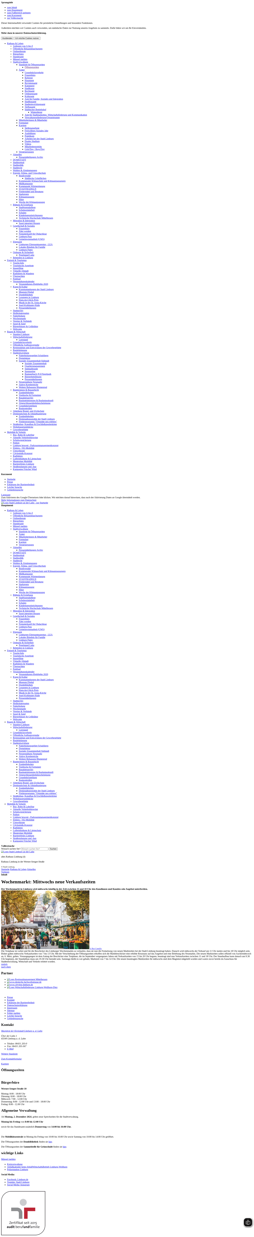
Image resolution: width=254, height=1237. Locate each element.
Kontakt (11, 1000)
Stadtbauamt (30, 101)
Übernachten (19, 276)
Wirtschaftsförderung (22, 337)
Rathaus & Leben (15, 43)
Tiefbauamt (30, 107)
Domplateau (24, 358)
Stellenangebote (32, 128)
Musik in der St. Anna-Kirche (32, 302)
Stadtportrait (18, 162)
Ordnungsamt (31, 93)
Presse (10, 482)
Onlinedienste (19, 51)
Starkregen (24, 194)
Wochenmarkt (19, 318)
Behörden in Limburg (23, 257)
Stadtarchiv (18, 310)
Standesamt (18, 56)
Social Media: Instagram (18, 1185)
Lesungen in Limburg (29, 297)
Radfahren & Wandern (23, 273)
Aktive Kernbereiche (28, 384)
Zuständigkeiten (26, 392)
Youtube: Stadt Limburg (18, 1182)
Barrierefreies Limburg (23, 464)
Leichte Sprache (14, 487)
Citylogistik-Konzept (22, 453)
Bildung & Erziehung (23, 204)
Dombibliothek (26, 294)
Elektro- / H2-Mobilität (23, 448)
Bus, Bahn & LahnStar (23, 435)
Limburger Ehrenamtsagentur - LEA (36, 244)
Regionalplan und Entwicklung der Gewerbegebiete (37, 347)
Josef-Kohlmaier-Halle (29, 305)
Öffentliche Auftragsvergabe (26, 345)
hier (50, 1141)
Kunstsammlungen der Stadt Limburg (36, 289)
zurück (4, 964)
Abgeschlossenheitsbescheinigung (34, 403)
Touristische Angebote (23, 265)
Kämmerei (29, 85)
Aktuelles (17, 154)
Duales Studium (32, 141)
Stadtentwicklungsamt (35, 104)
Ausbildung (30, 133)
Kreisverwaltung (14, 1164)
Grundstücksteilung (28, 405)
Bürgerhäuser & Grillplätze (25, 326)
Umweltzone (19, 450)
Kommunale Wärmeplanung (32, 186)
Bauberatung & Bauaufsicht (26, 390)
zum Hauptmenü (14, 10)
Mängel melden (20, 59)
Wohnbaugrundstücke (23, 427)
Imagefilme (18, 268)
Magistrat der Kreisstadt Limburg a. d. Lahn (21, 1031)
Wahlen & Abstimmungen (25, 170)
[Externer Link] (130, 979)
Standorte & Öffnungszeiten (32, 64)
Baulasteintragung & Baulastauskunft (36, 400)
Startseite (11, 479)
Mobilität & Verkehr (16, 432)
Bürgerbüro (18, 54)
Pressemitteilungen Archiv (31, 157)
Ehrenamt (17, 242)
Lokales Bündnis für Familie (32, 247)
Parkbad (17, 279)
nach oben (6, 967)
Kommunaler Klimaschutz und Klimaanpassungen (42, 181)
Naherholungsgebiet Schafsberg (33, 355)
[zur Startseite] (24, 502)
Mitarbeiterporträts (33, 146)
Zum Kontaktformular (11, 1059)
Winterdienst (36, 112)
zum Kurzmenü (14, 15)
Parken (16, 443)
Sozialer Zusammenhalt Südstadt (34, 361)
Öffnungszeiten (32, 67)
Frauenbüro (30, 75)
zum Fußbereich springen (19, 12)
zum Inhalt (12, 7)
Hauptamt (29, 80)
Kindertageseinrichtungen (31, 215)
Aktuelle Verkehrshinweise (25, 437)
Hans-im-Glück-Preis (29, 300)
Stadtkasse (29, 88)
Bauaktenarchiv (26, 398)
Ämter (22, 70)
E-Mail (10, 1049)
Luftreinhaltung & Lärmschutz (27, 458)
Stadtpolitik (18, 165)
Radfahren (18, 456)
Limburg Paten (26, 249)
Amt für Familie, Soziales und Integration (44, 99)
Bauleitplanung (20, 350)
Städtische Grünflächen (35, 178)
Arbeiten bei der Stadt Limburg (39, 138)
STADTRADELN (27, 189)
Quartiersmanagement (35, 366)
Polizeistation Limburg (17, 1169)
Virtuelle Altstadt (21, 271)
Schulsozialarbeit (27, 210)
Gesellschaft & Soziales (24, 226)
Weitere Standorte (9, 1054)
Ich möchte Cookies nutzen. (27, 38)
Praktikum (29, 136)
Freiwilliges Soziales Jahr (36, 130)
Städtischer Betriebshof (35, 109)
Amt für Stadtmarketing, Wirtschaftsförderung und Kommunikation (56, 115)
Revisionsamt (31, 83)
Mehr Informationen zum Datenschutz (18, 500)
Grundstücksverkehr (34, 72)
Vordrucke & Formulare (30, 395)
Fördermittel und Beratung (31, 191)
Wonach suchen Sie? (10, 848)
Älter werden (25, 231)
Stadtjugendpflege (27, 207)
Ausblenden (7, 38)
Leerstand (23, 339)
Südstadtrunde (31, 368)
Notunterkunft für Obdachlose (33, 234)
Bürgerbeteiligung (33, 376)
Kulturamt (29, 96)
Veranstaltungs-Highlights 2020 (33, 284)
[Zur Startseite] (17, 851)
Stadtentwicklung (21, 353)
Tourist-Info (18, 263)
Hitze (21, 199)
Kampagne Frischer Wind (25, 469)
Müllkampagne (26, 183)
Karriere (22, 125)
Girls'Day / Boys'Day (35, 149)
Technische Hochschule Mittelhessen (36, 218)
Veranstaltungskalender (23, 281)
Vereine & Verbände (22, 321)
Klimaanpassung (26, 197)
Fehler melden (13, 1013)
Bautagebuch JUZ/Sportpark (38, 374)
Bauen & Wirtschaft (16, 331)
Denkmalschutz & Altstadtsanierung (29, 413)
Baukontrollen (25, 408)
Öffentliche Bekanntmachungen (27, 48)
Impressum (12, 1008)
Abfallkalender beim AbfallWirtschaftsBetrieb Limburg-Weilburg (37, 1167)
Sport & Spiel (19, 324)
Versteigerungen (26, 152)
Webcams (17, 329)
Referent (29, 78)
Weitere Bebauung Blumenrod (33, 387)
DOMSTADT (19, 160)
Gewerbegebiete (20, 429)
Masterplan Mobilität (22, 461)
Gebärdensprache (15, 490)
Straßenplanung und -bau (24, 466)
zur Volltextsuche (15, 18)
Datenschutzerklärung (17, 1005)
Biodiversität (25, 175)
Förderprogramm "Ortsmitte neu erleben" (38, 421)
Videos (28, 144)
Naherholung (19, 316)
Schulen (22, 212)
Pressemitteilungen (27, 308)
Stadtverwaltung (20, 62)
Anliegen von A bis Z (23, 46)
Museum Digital (26, 292)
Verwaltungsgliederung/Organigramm (42, 117)
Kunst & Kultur (20, 286)
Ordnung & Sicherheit (23, 252)
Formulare (23, 123)
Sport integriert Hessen (29, 223)
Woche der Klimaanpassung (32, 202)
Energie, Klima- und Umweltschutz (29, 173)
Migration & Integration (24, 220)
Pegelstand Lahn (26, 255)
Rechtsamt (29, 91)
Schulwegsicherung (22, 440)
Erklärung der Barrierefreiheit (20, 484)
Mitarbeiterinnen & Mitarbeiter (33, 120)
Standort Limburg (21, 334)
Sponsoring (30, 371)
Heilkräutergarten (21, 313)
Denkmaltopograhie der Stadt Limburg (37, 419)
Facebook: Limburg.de (17, 1179)
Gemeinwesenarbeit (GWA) (32, 239)
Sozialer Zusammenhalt (35, 363)
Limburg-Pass (25, 236)
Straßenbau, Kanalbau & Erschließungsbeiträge (35, 424)
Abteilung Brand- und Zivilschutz (28, 411)
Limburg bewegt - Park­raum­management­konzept (35, 445)
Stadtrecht (17, 167)
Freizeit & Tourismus (17, 260)
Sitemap (11, 1010)
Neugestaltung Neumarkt (30, 382)
